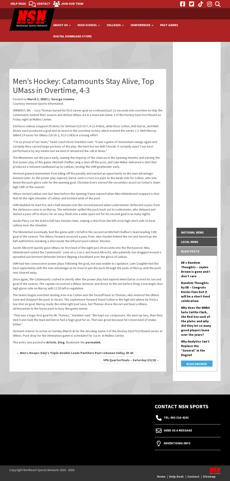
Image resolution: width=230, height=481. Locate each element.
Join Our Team (72, 4)
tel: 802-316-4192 (176, 418)
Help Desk (176, 476)
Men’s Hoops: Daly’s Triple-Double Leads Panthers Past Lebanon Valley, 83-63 (74, 353)
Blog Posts (190, 251)
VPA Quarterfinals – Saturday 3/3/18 (131, 360)
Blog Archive (196, 364)
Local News (189, 242)
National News (192, 232)
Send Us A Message (178, 431)
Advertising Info (177, 443)
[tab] (197, 232)
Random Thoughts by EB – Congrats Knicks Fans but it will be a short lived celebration (195, 292)
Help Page (18, 4)
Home (161, 476)
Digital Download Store (72, 36)
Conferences (140, 25)
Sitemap (209, 476)
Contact (43, 4)
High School (87, 25)
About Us (61, 25)
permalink (93, 342)
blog (61, 342)
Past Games (169, 25)
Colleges (114, 25)
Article (51, 342)
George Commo (62, 99)
